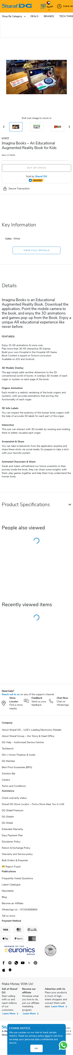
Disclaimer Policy (11, 841)
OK (36, 1048)
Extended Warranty (12, 829)
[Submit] (42, 6)
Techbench (8, 748)
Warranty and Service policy (17, 854)
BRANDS (49, 16)
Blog (4, 897)
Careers (6, 779)
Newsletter (8, 891)
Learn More (8, 1013)
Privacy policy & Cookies (67, 1030)
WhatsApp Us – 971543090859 (19, 909)
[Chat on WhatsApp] (63, 1045)
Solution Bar (8, 773)
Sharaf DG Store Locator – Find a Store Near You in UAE (33, 804)
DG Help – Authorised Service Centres (23, 742)
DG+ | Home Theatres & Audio (18, 755)
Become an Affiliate (12, 903)
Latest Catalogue (11, 884)
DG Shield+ (8, 816)
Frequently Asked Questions (17, 878)
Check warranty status (14, 798)
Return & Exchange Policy (16, 848)
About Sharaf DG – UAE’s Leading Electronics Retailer (31, 730)
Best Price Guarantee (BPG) (17, 767)
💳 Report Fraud (11, 866)
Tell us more (8, 916)
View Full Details (36, 250)
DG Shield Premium (12, 810)
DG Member (8, 761)
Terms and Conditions (14, 786)
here (47, 1036)
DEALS (34, 16)
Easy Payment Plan (12, 835)
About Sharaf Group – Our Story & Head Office (28, 736)
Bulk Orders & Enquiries (15, 860)
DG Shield (7, 823)
